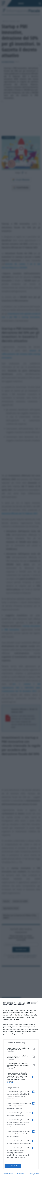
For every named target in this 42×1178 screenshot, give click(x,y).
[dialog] (21, 1088)
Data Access (21, 1174)
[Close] (38, 1003)
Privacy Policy (34, 1174)
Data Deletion (8, 1174)
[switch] (33, 1049)
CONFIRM (13, 1166)
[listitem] (21, 1043)
